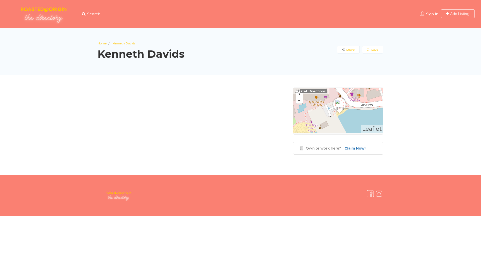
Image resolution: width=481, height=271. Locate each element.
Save (374, 49)
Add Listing (459, 13)
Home (102, 43)
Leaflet (372, 128)
